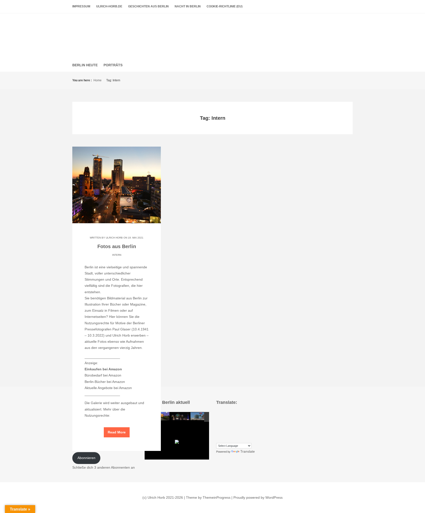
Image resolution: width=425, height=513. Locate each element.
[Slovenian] (238, 433)
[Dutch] (253, 414)
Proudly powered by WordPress (258, 497)
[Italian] (218, 427)
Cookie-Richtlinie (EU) (225, 6)
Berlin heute (85, 65)
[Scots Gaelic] (243, 433)
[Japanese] (223, 427)
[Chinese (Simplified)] (233, 414)
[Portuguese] (218, 433)
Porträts (113, 65)
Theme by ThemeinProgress (208, 497)
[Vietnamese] (228, 439)
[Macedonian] (238, 427)
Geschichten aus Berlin (148, 6)
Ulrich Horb (114, 237)
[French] (233, 421)
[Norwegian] (248, 427)
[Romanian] (223, 433)
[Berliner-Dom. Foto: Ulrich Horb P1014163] (180, 415)
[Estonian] (223, 421)
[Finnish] (228, 421)
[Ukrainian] (223, 439)
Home (97, 80)
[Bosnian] (223, 414)
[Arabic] (218, 414)
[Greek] (243, 421)
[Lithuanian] (228, 427)
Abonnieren (86, 458)
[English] (218, 421)
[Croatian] (238, 414)
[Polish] (253, 427)
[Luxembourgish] (233, 427)
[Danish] (248, 414)
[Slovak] (233, 433)
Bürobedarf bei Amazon (103, 375)
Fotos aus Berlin (212, 34)
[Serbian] (228, 433)
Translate (247, 451)
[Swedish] (248, 433)
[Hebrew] (248, 421)
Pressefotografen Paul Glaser (108, 329)
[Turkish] (218, 439)
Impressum (81, 6)
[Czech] (243, 414)
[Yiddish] (233, 439)
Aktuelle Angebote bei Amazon (108, 388)
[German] (238, 421)
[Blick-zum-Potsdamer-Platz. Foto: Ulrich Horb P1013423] (200, 415)
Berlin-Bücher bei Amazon (105, 382)
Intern (116, 255)
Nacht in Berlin (188, 6)
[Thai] (253, 433)
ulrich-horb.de (109, 6)
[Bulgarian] (228, 414)
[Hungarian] (253, 421)
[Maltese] (243, 427)
